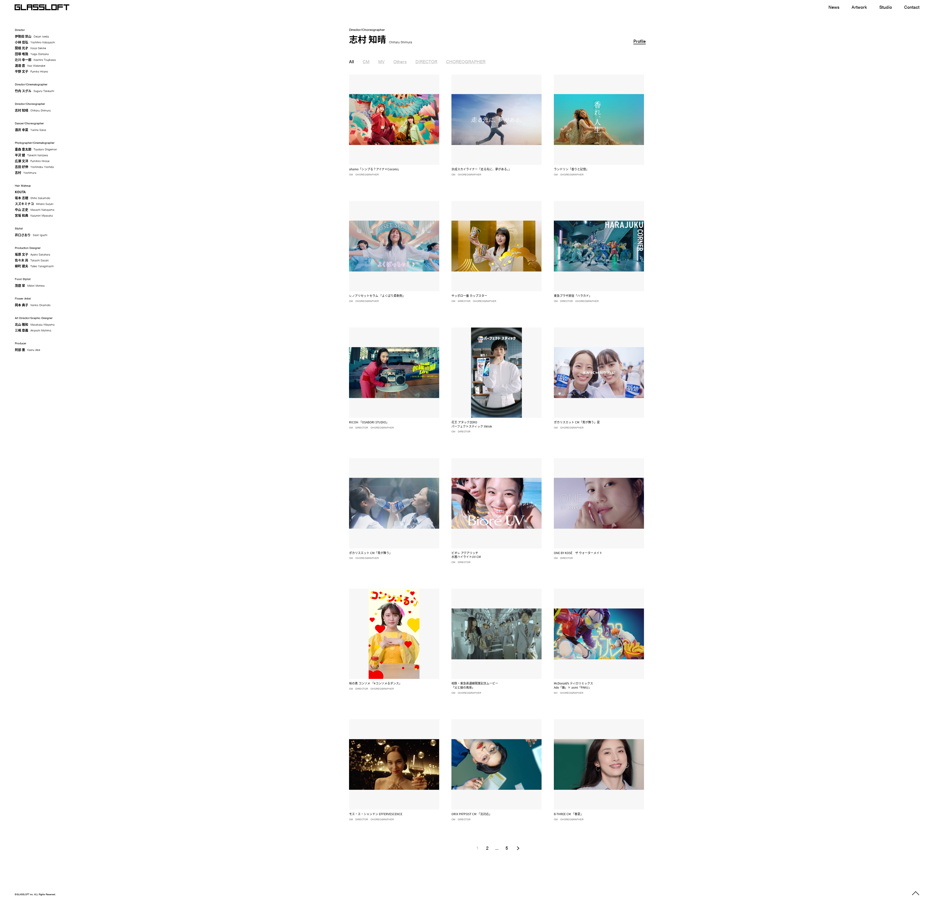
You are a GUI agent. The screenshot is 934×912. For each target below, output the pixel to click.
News (833, 7)
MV (381, 61)
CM (366, 61)
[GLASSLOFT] (42, 7)
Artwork (859, 7)
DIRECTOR (426, 61)
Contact (911, 7)
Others (400, 61)
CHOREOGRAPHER (465, 61)
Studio (885, 7)
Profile (639, 41)
